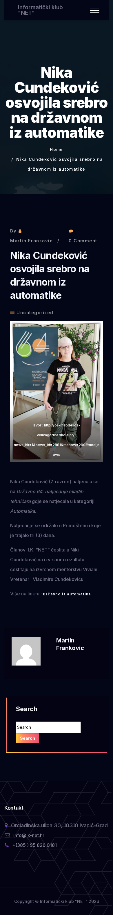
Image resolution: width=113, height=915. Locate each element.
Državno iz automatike (67, 594)
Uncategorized (35, 312)
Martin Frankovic (31, 240)
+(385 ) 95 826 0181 (34, 845)
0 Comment (83, 240)
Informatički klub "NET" (40, 10)
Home (56, 149)
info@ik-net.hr (28, 835)
